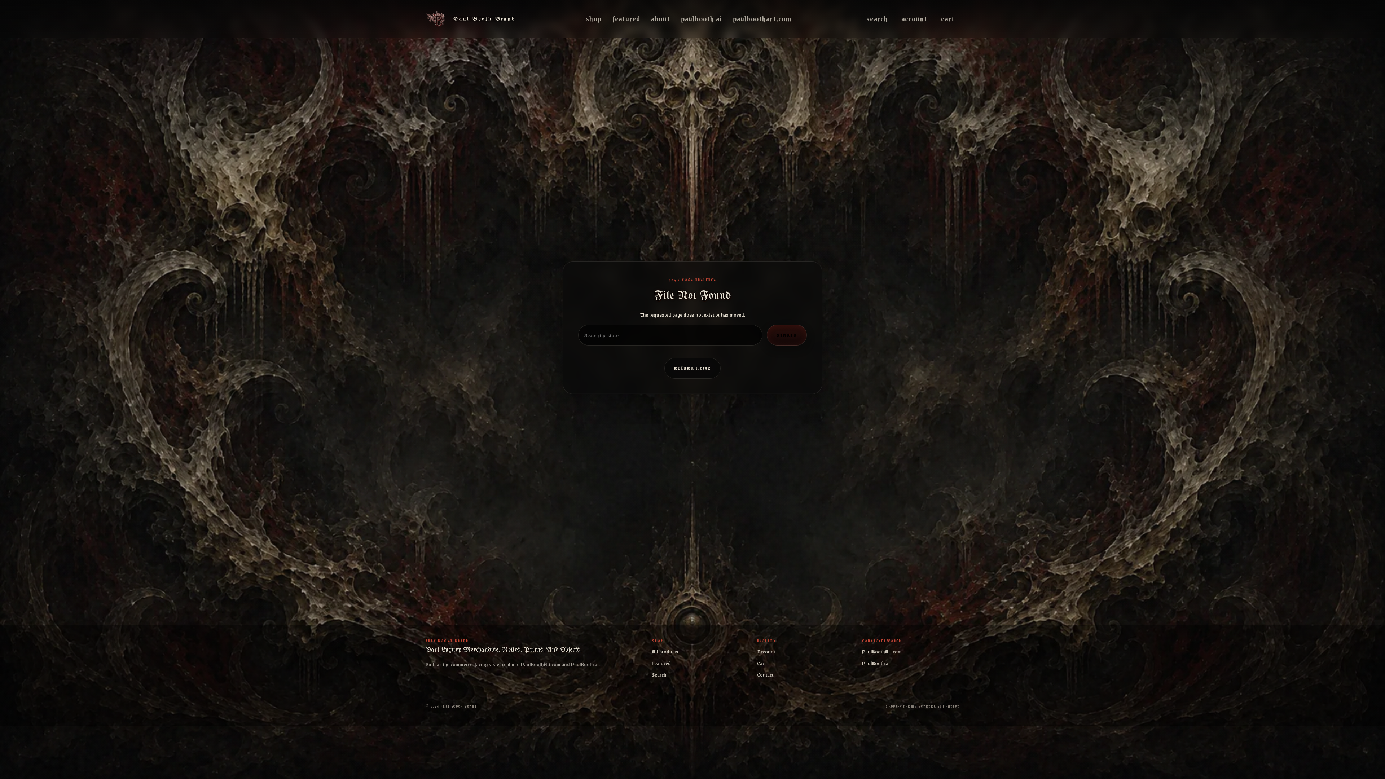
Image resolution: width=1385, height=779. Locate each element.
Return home (692, 368)
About (660, 18)
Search (877, 18)
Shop (594, 18)
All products (665, 651)
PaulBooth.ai (701, 18)
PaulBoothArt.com (762, 18)
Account (914, 18)
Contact (765, 674)
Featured (626, 18)
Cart (948, 18)
